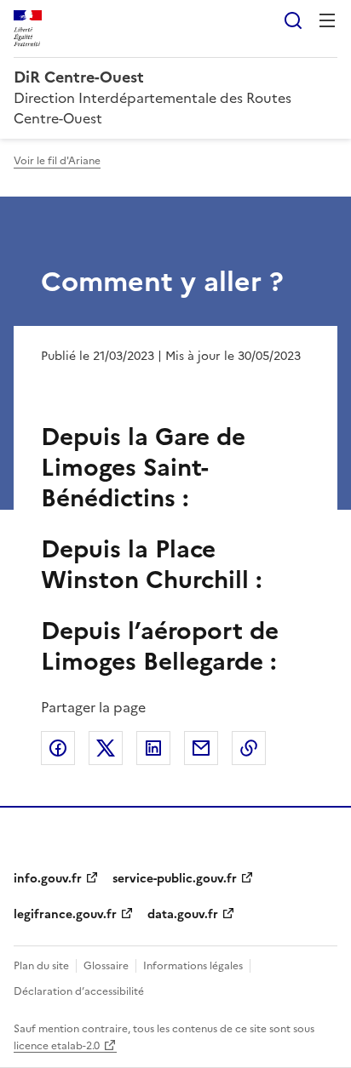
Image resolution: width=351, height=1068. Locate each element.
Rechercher (293, 20)
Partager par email (201, 748)
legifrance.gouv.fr (65, 914)
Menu (327, 20)
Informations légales (193, 966)
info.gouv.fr (48, 879)
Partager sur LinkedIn (153, 748)
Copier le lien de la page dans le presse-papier (249, 748)
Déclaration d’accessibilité (79, 991)
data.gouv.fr (182, 914)
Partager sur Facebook (58, 748)
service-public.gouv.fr (174, 879)
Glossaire (106, 966)
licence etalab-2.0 (57, 1046)
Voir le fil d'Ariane (57, 160)
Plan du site (41, 966)
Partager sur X (106, 748)
